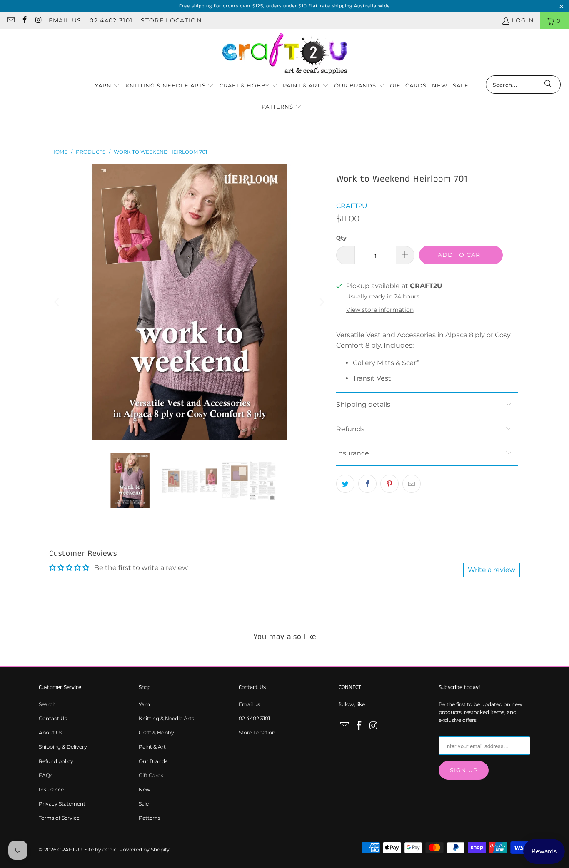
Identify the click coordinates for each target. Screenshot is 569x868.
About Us (50, 732)
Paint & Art (152, 747)
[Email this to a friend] (411, 484)
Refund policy (56, 761)
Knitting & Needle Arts (166, 718)
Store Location (171, 20)
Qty (341, 237)
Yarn (144, 704)
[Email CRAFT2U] (10, 21)
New (144, 789)
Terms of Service (59, 818)
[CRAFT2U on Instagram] (38, 21)
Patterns (149, 818)
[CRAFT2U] (284, 54)
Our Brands (153, 761)
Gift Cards (151, 775)
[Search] (548, 84)
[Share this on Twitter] (345, 484)
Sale (144, 804)
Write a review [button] (491, 570)
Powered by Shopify (144, 849)
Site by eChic (101, 849)
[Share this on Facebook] (367, 484)
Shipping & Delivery (63, 747)
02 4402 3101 (111, 20)
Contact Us (53, 718)
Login (523, 20)
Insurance (51, 789)
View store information (380, 309)
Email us (65, 20)
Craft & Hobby (156, 732)
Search (47, 704)
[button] (107, 86)
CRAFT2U (351, 206)
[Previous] (57, 302)
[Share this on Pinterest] (389, 484)
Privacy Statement (62, 804)
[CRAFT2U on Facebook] (24, 21)
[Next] (321, 302)
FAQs (45, 775)
